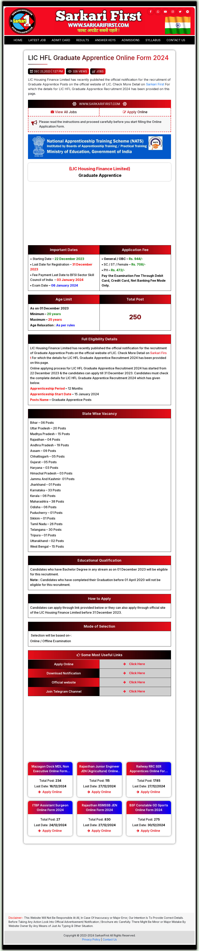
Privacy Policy (91, 939)
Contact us (176, 40)
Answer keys (105, 40)
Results (82, 40)
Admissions (131, 40)
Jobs (100, 71)
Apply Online (137, 112)
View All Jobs (65, 112)
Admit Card (61, 40)
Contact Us (110, 939)
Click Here (136, 664)
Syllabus (153, 40)
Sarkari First (155, 84)
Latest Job (37, 40)
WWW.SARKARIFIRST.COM (99, 104)
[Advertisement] (99, 215)
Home (18, 40)
